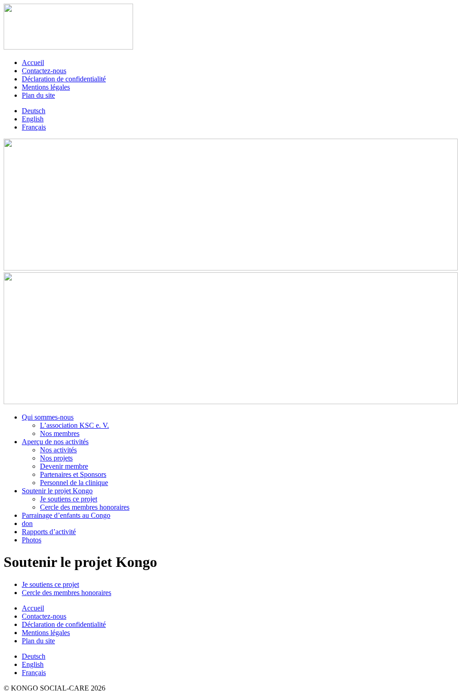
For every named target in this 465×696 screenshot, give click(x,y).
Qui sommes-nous (48, 417)
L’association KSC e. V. (74, 425)
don (27, 523)
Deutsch (33, 111)
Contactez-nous (44, 71)
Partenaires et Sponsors (73, 474)
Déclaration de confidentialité (64, 79)
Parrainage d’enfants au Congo (66, 515)
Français (34, 127)
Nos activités (58, 450)
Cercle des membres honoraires (84, 507)
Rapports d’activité (49, 532)
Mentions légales (46, 87)
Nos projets (56, 458)
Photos (31, 540)
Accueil (33, 62)
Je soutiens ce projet (68, 499)
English (33, 119)
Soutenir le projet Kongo (57, 491)
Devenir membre (64, 466)
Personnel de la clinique (74, 482)
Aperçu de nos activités (55, 442)
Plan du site (38, 95)
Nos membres (59, 433)
